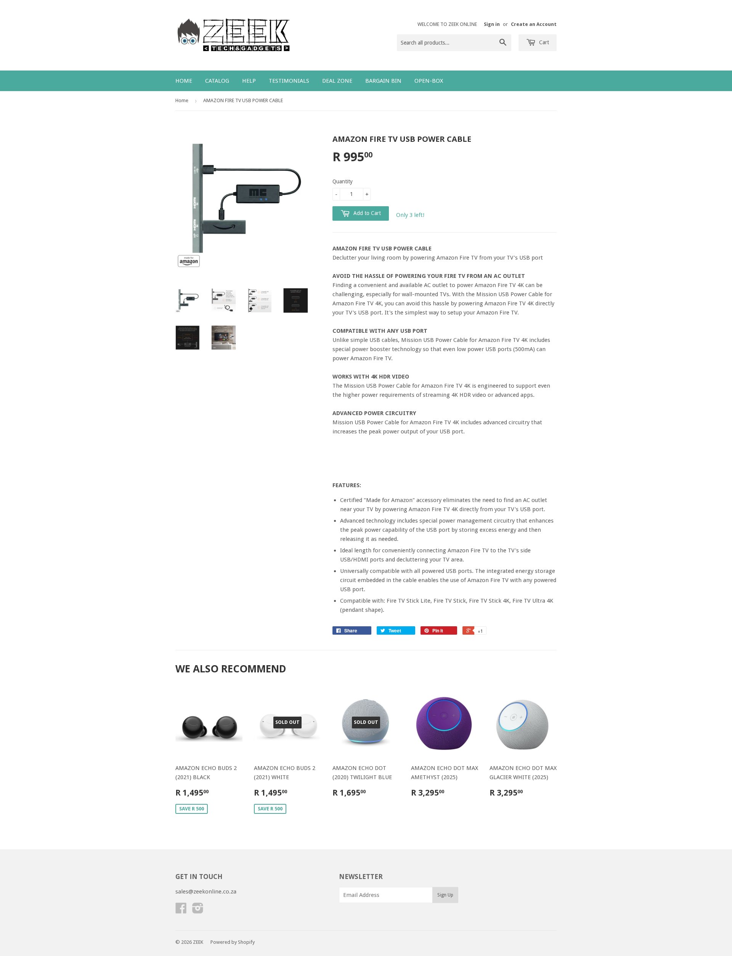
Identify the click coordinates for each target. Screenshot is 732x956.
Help (249, 80)
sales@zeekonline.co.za (205, 891)
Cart (543, 42)
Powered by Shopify (232, 942)
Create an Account (534, 24)
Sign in (492, 24)
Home (183, 80)
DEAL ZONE (337, 80)
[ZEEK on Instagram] (198, 910)
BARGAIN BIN (383, 80)
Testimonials (289, 80)
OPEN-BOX (428, 80)
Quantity (342, 181)
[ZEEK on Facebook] (181, 910)
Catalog (217, 80)
